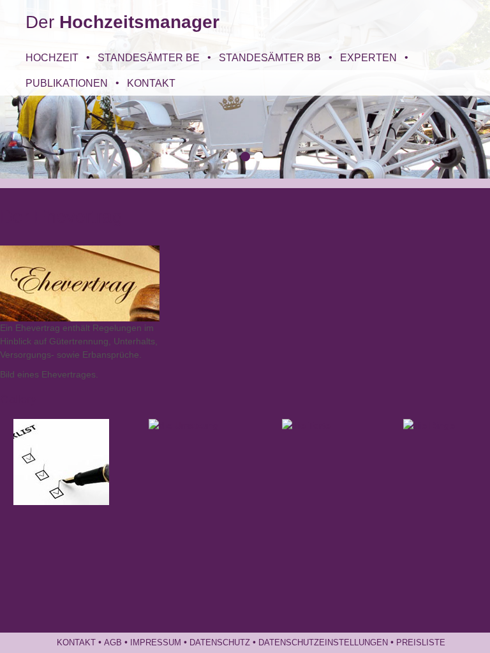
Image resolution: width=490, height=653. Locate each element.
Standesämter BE (149, 57)
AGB (113, 642)
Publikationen (67, 83)
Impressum (155, 642)
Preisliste (420, 642)
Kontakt (151, 83)
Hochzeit (52, 57)
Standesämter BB (270, 57)
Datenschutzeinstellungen (323, 642)
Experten (368, 57)
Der (122, 22)
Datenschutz (219, 642)
